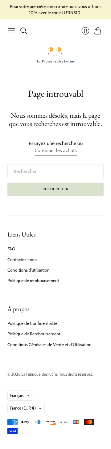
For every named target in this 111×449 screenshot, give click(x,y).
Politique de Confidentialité (32, 323)
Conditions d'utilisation (28, 270)
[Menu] (11, 30)
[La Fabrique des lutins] (55, 55)
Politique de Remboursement (33, 334)
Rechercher (55, 189)
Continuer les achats (56, 150)
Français (16, 395)
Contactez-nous (22, 259)
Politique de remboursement (33, 280)
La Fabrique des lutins (39, 374)
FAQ (11, 249)
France (23, 408)
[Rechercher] (24, 31)
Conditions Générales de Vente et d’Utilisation (49, 344)
